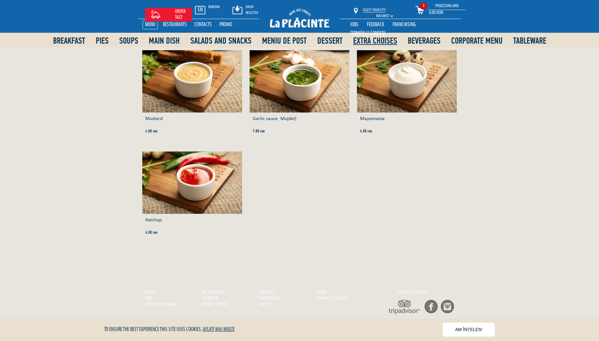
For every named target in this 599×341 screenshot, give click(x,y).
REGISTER (252, 13)
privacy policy (215, 304)
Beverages (424, 40)
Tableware (529, 40)
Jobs (354, 25)
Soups (128, 40)
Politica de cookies (162, 304)
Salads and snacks (220, 40)
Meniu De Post (284, 40)
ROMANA (214, 7)
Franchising (404, 25)
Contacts (203, 25)
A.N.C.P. (265, 304)
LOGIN (249, 7)
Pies (102, 40)
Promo (225, 25)
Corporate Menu (477, 40)
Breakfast (69, 40)
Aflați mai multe (219, 330)
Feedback (375, 25)
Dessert (330, 40)
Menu (150, 25)
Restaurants (175, 25)
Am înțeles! (468, 329)
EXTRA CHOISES (375, 41)
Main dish (164, 40)
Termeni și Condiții (368, 33)
